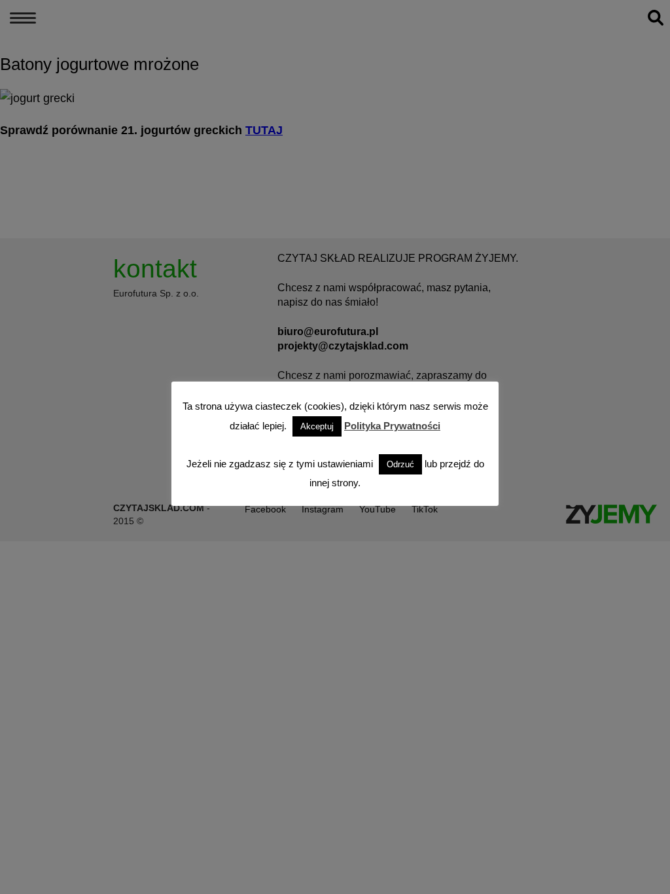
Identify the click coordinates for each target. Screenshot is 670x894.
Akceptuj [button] (317, 426)
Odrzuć (400, 464)
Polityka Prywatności (392, 425)
